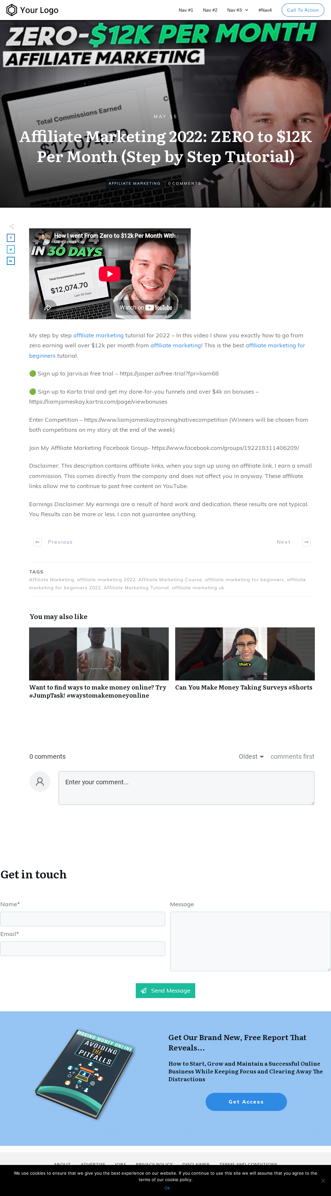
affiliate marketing (98, 335)
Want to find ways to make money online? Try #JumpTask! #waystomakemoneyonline (99, 666)
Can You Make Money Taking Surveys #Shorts (245, 666)
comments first (293, 756)
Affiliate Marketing (135, 183)
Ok (167, 1188)
